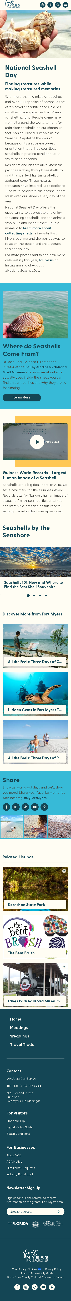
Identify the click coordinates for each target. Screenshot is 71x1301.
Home (16, 1019)
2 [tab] (34, 595)
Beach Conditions (18, 1133)
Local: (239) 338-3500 (21, 1078)
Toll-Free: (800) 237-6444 (24, 1085)
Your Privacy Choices (24, 1269)
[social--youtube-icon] (35, 807)
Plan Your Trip (16, 1121)
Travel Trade (22, 1044)
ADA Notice (14, 1161)
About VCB (14, 1155)
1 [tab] (28, 595)
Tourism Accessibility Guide (37, 1273)
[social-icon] (42, 5)
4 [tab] (46, 595)
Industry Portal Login (20, 1174)
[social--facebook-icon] (6, 807)
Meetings (19, 1027)
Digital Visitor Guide (19, 1127)
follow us (46, 260)
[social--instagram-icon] (16, 807)
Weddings (19, 1036)
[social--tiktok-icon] (25, 807)
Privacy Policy (53, 1269)
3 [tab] (40, 595)
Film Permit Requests (21, 1168)
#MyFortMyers (35, 798)
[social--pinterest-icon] (44, 807)
